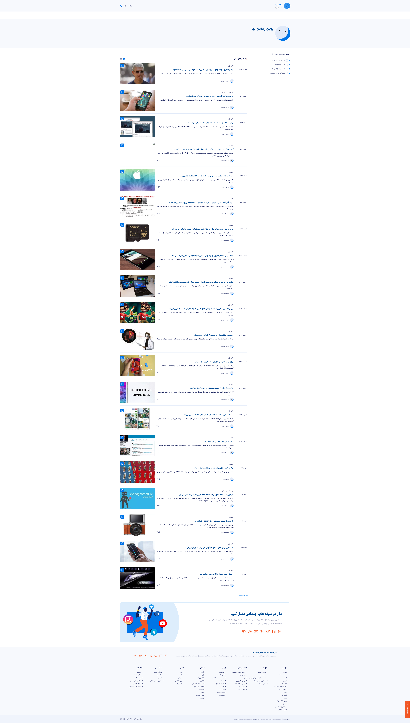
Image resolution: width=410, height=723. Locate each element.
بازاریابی (159, 675)
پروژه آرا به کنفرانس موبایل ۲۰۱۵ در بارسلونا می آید (214, 361)
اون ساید (222, 675)
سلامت (181, 675)
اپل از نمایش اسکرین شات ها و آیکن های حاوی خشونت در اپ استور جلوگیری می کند (201, 308)
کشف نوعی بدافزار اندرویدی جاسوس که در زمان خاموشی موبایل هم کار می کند (203, 255)
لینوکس (201, 689)
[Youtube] (256, 632)
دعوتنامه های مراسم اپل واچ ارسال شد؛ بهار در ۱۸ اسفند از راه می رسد (207, 176)
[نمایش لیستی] (124, 58)
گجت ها (284, 695)
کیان (285, 692)
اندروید (201, 681)
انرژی (181, 672)
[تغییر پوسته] (130, 5)
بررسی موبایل (241, 689)
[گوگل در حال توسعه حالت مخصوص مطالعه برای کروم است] (137, 126)
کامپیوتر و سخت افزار (280, 686)
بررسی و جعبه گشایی (218, 678)
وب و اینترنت (200, 695)
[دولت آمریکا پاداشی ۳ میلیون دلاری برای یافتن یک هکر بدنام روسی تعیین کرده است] (137, 206)
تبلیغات (139, 672)
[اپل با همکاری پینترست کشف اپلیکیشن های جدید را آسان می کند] (137, 418)
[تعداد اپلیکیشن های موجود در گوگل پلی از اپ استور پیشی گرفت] (137, 551)
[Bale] (244, 632)
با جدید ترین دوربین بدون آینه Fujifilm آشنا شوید (214, 521)
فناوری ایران (283, 684)
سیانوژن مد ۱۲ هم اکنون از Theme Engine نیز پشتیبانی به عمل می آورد (206, 494)
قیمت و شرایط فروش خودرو (257, 678)
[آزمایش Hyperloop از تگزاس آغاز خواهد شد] (137, 578)
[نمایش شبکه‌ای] (121, 58)
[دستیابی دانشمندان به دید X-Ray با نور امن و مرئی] (137, 339)
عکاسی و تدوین (199, 686)
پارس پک (245, 719)
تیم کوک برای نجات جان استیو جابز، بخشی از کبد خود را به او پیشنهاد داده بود (203, 69)
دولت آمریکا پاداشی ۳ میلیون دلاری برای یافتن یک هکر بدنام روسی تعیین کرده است (201, 202)
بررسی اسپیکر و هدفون (238, 672)
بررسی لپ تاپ (241, 686)
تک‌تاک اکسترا (220, 684)
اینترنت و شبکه (282, 675)
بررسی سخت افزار (240, 684)
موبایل (285, 704)
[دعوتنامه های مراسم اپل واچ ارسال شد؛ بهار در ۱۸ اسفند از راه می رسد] (137, 180)
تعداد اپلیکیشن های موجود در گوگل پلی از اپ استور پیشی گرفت (209, 547)
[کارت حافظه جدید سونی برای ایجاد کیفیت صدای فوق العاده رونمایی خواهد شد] (137, 233)
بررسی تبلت (241, 678)
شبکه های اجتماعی (198, 684)
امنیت (285, 672)
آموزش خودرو (262, 672)
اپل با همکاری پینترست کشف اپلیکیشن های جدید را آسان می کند (208, 414)
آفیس (202, 672)
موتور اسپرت (262, 684)
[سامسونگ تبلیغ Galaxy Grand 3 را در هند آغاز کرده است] (137, 392)
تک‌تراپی (222, 686)
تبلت (285, 678)
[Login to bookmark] (122, 65)
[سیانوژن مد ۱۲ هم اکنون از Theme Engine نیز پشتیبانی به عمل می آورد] (137, 498)
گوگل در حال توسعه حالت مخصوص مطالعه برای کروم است (210, 122)
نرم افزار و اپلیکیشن (228, 92)
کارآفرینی (159, 678)
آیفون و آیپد (200, 678)
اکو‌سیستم (222, 672)
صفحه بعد (242, 595)
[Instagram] (280, 632)
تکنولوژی (231, 66)
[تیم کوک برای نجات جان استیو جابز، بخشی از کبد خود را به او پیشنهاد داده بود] (137, 73)
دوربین (285, 681)
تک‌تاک (222, 681)
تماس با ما (138, 675)
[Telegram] (268, 632)
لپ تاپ (284, 698)
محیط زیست (179, 678)
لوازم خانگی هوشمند (281, 701)
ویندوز (202, 698)
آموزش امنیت (200, 675)
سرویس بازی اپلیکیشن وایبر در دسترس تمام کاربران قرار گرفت (209, 96)
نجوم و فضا (179, 684)
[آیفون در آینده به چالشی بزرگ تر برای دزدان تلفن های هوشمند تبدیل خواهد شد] (137, 153)
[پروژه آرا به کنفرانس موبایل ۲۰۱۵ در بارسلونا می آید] (137, 365)
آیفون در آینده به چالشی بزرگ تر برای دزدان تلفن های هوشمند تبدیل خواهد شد (202, 149)
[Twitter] (262, 632)
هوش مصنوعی (282, 709)
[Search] (125, 5)
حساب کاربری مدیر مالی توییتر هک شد (218, 441)
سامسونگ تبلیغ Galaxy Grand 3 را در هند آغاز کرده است (212, 388)
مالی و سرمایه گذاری (156, 681)
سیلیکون (222, 695)
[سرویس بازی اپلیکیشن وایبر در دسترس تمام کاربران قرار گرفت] (137, 100)
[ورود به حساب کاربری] (121, 5)
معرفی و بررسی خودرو (259, 681)
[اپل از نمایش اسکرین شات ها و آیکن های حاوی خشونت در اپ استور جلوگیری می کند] (137, 312)
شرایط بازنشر (137, 684)
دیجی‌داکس (221, 692)
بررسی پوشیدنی (240, 675)
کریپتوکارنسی (283, 689)
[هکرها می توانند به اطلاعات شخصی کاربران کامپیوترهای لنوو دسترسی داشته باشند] (137, 286)
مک (202, 692)
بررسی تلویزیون (240, 681)
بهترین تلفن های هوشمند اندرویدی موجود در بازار (214, 468)
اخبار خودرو (262, 675)
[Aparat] (250, 632)
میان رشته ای (179, 681)
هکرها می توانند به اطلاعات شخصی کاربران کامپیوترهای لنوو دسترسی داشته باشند (201, 282)
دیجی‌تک (222, 689)
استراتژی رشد (158, 672)
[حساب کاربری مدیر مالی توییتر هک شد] (137, 445)
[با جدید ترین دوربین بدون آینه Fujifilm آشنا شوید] (137, 525)
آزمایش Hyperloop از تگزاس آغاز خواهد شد (217, 574)
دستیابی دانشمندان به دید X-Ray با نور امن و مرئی (214, 335)
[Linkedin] (274, 632)
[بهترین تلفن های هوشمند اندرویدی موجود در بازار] (137, 472)
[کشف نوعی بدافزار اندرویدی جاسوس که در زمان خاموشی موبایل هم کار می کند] (137, 259)
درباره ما (138, 678)
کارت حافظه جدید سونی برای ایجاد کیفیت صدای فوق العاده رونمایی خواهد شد (202, 229)
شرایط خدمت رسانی (135, 686)
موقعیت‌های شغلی (135, 681)
